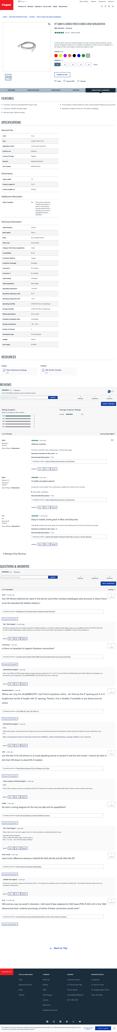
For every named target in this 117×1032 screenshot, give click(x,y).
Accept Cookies (103, 1028)
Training (21, 995)
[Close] (114, 1028)
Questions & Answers (100, 90)
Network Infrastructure (18, 17)
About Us (46, 979)
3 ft (73, 64)
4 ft (81, 64)
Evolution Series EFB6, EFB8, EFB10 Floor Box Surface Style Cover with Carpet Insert (43, 657)
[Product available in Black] (74, 55)
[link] (5, 390)
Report (54, 469)
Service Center (99, 984)
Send (59, 81)
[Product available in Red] (56, 55)
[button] (49, 24)
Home (5, 17)
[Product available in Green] (83, 55)
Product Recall (72, 990)
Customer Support (73, 979)
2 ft (65, 64)
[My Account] (109, 6)
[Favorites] (105, 6)
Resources (56, 90)
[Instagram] (54, 1021)
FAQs (21, 990)
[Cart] (113, 6)
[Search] (102, 6)
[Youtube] (80, 1021)
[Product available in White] (92, 55)
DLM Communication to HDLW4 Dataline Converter (33, 815)
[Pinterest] (67, 1021)
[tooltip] (111, 391)
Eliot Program (48, 995)
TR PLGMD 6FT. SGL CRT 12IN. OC (27, 711)
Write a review (75, 32)
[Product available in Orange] (69, 55)
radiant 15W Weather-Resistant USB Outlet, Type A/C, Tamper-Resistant (69, 537)
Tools (20, 979)
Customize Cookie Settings (88, 1028)
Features (11, 90)
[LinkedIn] (60, 1021)
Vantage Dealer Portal (101, 990)
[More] (95, 64)
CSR (44, 990)
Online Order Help (75, 984)
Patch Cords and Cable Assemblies (49, 17)
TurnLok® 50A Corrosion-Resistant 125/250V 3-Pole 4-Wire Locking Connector (41, 917)
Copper (31, 17)
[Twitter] (73, 1021)
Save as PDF (70, 81)
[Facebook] (47, 1021)
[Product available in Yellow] (60, 55)
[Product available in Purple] (65, 55)
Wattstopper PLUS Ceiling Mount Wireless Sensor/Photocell (35, 611)
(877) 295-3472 (72, 1000)
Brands (45, 984)
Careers (45, 1000)
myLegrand (95, 979)
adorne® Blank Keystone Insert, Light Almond (60, 461)
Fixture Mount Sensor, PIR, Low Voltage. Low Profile (32, 768)
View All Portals (97, 995)
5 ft (89, 64)
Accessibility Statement (75, 995)
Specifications (33, 90)
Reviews (76, 90)
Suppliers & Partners (50, 1010)
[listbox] (27, 47)
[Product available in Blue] (78, 55)
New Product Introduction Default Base (28, 867)
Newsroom (47, 1005)
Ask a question (108, 583)
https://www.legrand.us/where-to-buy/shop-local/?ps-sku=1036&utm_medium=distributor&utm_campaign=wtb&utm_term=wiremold (47, 737)
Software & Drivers (25, 984)
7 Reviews (17, 390)
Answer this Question (10, 619)
